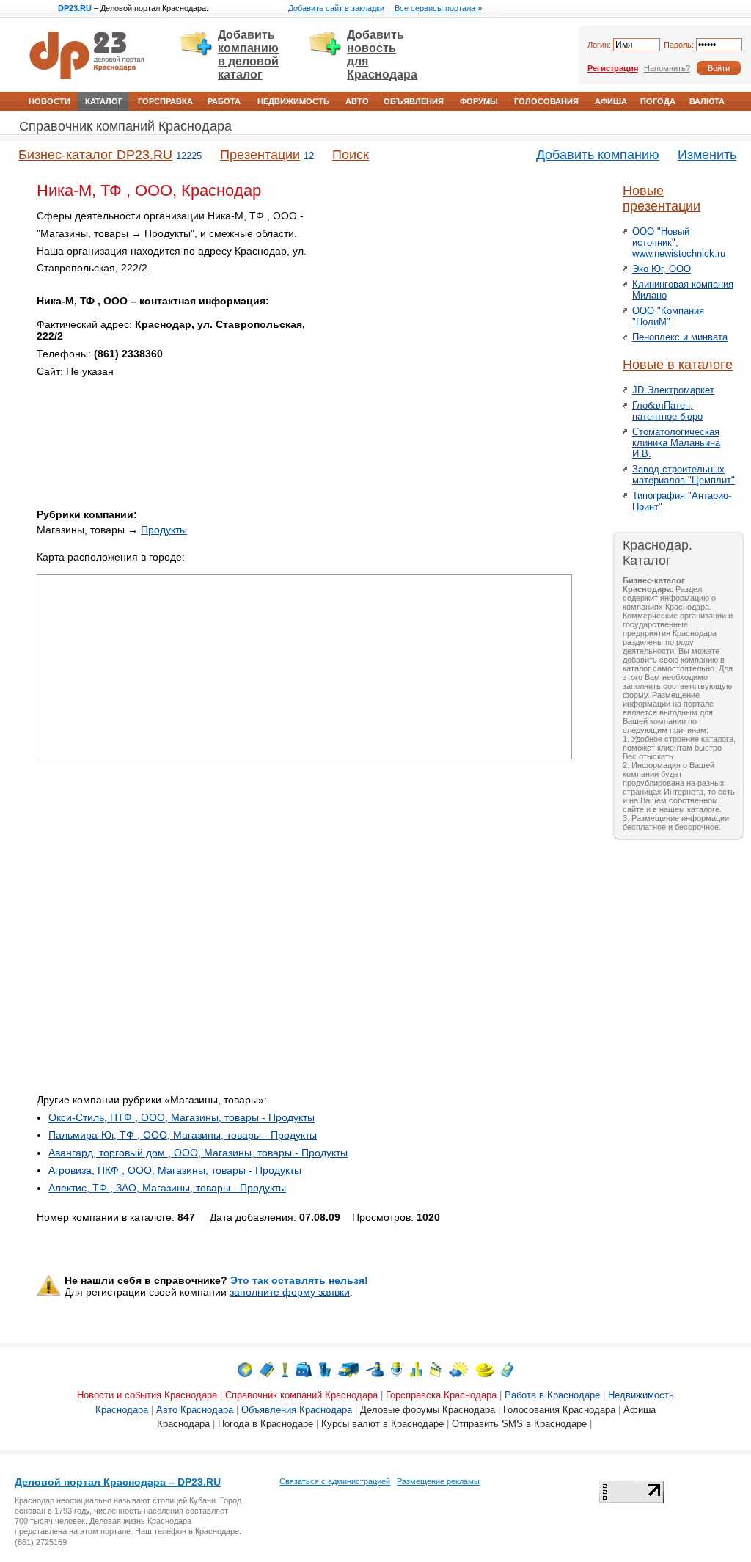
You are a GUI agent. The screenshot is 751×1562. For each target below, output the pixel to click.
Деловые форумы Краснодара (427, 1409)
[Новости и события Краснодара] (245, 1368)
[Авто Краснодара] (348, 1368)
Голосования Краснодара (559, 1409)
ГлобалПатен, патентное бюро (667, 411)
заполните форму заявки (290, 1292)
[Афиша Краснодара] (435, 1368)
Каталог (103, 101)
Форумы (479, 101)
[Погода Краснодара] (458, 1368)
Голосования (546, 101)
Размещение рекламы (438, 1481)
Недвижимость (293, 101)
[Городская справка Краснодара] (285, 1368)
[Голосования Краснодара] (416, 1368)
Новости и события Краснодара (147, 1395)
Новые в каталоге (678, 364)
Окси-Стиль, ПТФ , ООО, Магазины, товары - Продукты (181, 1117)
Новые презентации (661, 198)
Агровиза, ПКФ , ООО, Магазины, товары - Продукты (174, 1170)
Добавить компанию (597, 154)
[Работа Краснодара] (303, 1368)
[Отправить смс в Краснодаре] (507, 1368)
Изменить (707, 154)
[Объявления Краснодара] (374, 1368)
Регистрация (612, 68)
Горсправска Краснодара (441, 1395)
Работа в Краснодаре (552, 1395)
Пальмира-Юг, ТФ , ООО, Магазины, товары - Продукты (182, 1135)
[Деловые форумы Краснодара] (396, 1368)
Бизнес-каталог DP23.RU (95, 154)
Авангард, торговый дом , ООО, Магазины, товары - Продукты (198, 1152)
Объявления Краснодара (296, 1409)
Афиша (611, 101)
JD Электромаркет (673, 389)
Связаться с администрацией (334, 1481)
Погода (657, 101)
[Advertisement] (447, 310)
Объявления (414, 101)
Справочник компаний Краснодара (125, 126)
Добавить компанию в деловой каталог (248, 55)
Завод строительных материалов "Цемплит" (683, 475)
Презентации (260, 154)
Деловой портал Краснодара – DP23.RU (118, 1482)
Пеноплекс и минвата (680, 337)
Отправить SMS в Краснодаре (519, 1423)
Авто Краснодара (194, 1409)
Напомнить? (667, 68)
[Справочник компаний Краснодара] (267, 1368)
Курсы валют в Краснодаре (382, 1423)
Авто (357, 101)
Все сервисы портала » (438, 8)
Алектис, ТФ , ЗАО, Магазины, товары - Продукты (167, 1188)
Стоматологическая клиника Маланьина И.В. (676, 442)
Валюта (707, 101)
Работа (224, 101)
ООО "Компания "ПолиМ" (668, 316)
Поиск (350, 154)
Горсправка (165, 101)
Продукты (164, 530)
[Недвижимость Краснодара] (324, 1368)
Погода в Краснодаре (265, 1423)
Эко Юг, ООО (661, 268)
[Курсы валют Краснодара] (484, 1368)
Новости (49, 101)
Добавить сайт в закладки (336, 8)
